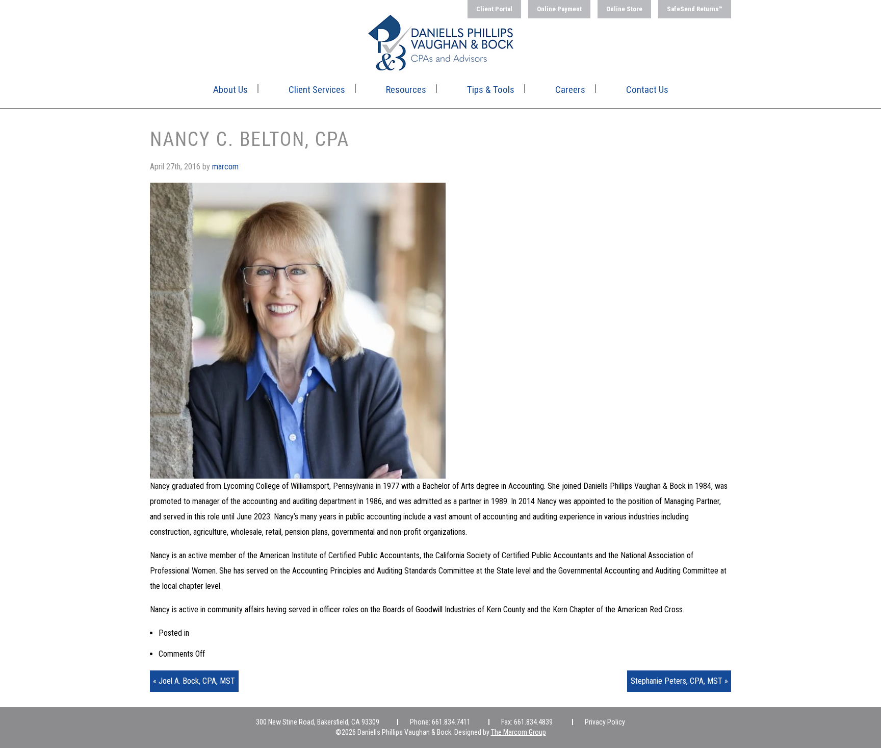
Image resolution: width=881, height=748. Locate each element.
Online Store (624, 9)
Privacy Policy (605, 722)
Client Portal (494, 9)
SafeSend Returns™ (694, 9)
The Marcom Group (518, 732)
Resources (406, 89)
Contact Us (647, 89)
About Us (230, 89)
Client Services (317, 89)
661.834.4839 (533, 722)
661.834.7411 (451, 722)
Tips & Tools (490, 89)
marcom (225, 166)
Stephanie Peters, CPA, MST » (679, 681)
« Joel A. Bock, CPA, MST (194, 681)
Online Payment (559, 9)
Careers (570, 89)
